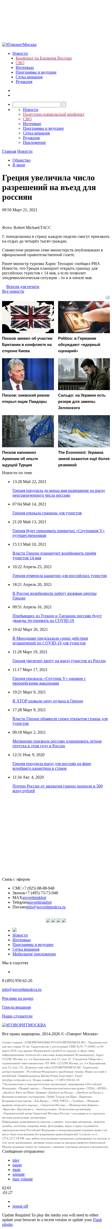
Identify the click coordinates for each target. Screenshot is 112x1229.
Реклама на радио (17, 998)
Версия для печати (22, 286)
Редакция (24, 81)
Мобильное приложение (34, 954)
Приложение (34, 142)
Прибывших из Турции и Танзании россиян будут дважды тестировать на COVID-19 (57, 618)
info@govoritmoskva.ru (46, 907)
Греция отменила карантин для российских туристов (60, 575)
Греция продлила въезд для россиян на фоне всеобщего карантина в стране (52, 766)
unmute (19, 1174)
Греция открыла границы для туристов (47, 513)
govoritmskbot (34, 897)
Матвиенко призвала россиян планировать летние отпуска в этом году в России (57, 743)
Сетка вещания (29, 77)
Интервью (25, 67)
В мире (19, 165)
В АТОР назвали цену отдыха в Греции (48, 701)
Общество (21, 160)
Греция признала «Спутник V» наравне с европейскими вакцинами (49, 680)
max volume (23, 1179)
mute (17, 1169)
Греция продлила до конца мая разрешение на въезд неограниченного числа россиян (59, 492)
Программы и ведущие (36, 72)
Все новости (13, 291)
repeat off (20, 1206)
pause (17, 1165)
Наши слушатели (17, 1016)
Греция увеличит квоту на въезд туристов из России (59, 660)
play (16, 1160)
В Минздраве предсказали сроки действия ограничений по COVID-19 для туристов (50, 640)
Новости (20, 53)
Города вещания (16, 1007)
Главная (9, 151)
